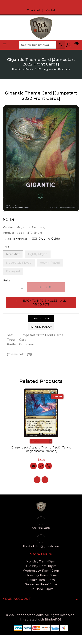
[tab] (41, 318)
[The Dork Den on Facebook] (37, 4)
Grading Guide (49, 238)
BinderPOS (53, 619)
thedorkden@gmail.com (41, 546)
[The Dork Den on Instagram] (44, 4)
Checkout (33, 10)
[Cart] (76, 45)
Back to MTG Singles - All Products (44, 302)
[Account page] (68, 45)
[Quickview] (33, 466)
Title (6, 247)
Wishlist (50, 10)
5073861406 (41, 528)
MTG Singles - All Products (52, 69)
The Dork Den (21, 69)
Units (6, 280)
